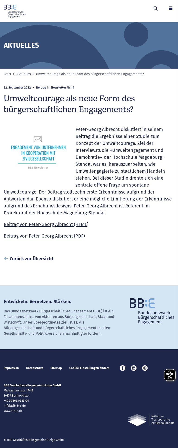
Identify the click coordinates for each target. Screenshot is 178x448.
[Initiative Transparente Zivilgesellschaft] (151, 419)
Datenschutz (34, 368)
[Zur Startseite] (15, 11)
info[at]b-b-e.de (15, 405)
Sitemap (56, 368)
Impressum (11, 368)
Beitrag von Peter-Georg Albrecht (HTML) (46, 224)
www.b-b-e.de (13, 411)
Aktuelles (23, 74)
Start (7, 74)
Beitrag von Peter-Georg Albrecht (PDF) (44, 236)
